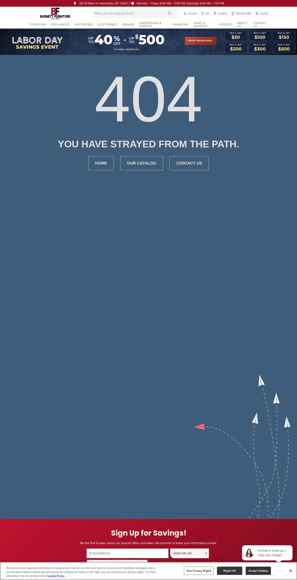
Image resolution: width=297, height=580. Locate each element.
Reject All (229, 570)
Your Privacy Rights (198, 570)
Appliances (60, 24)
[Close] (290, 570)
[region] (148, 571)
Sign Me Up (183, 553)
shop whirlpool (200, 41)
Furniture (38, 24)
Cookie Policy (55, 575)
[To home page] (55, 13)
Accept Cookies (258, 570)
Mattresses (83, 24)
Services (225, 24)
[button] (185, 13)
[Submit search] (169, 13)
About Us (242, 24)
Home (101, 163)
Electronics (107, 24)
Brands (128, 24)
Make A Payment (200, 24)
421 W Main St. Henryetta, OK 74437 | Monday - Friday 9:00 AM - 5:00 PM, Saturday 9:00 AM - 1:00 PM (151, 3)
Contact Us (260, 24)
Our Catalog (141, 163)
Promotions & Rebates (150, 24)
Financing (181, 24)
